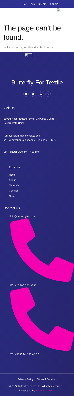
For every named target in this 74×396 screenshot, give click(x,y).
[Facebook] (26, 94)
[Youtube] (33, 94)
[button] (7, 14)
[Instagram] (48, 94)
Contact (13, 190)
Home (12, 174)
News (12, 196)
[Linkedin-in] (40, 94)
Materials (14, 185)
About (12, 179)
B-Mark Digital (44, 390)
